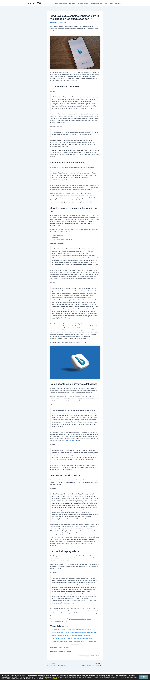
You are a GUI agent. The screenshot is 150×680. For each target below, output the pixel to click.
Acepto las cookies (143, 676)
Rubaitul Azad (59, 651)
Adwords (72, 3)
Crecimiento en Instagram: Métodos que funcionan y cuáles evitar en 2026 (74, 641)
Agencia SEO (34, 3)
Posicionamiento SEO (60, 3)
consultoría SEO (88, 202)
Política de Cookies (51, 678)
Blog (111, 3)
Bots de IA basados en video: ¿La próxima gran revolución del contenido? (74, 632)
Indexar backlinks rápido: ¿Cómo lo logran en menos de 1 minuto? (71, 635)
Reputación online (82, 3)
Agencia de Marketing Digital (98, 3)
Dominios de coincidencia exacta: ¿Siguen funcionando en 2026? (71, 629)
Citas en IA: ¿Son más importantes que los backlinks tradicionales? (72, 638)
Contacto (118, 3)
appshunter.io (59, 647)
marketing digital (71, 440)
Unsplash (68, 647)
